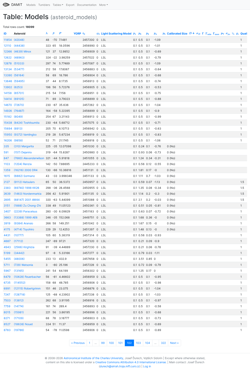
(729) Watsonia (23, 264)
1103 (7, 164)
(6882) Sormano (24, 176)
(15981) (19, 312)
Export (70, 4)
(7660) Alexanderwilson (29, 158)
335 (6, 146)
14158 (8, 93)
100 (111, 342)
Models (31, 4)
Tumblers (44, 4)
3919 (7, 223)
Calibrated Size (177, 33)
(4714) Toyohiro (24, 229)
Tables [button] (57, 4)
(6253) (18, 87)
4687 (7, 241)
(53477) (19, 69)
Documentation (86, 4)
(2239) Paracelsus (25, 211)
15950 (8, 134)
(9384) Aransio (23, 223)
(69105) (19, 98)
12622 (8, 57)
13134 (8, 69)
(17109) (19, 318)
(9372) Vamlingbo (25, 134)
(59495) (19, 81)
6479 (7, 276)
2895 (7, 199)
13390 (8, 75)
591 (6, 152)
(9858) (18, 140)
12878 (8, 63)
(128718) (19, 294)
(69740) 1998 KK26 (26, 187)
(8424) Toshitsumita (26, 122)
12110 (7, 45)
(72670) (19, 105)
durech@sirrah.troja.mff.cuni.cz (120, 366)
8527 (7, 324)
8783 (7, 330)
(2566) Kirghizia (24, 247)
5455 (7, 258)
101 (120, 342)
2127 (7, 182)
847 (6, 158)
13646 (8, 81)
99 (103, 342)
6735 (7, 282)
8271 (7, 318)
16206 (8, 140)
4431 (7, 235)
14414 (8, 98)
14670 (8, 105)
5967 (7, 270)
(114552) (19, 282)
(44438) (19, 45)
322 (163, 342)
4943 (7, 247)
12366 (8, 51)
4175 (7, 229)
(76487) (19, 110)
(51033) (19, 63)
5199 (7, 253)
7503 (7, 300)
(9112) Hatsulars (24, 182)
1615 (7, 176)
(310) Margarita (24, 146)
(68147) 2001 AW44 (27, 199)
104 (147, 342)
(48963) (19, 57)
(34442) (19, 253)
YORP (77, 33)
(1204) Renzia (23, 164)
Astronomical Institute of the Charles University (93, 358)
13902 (8, 87)
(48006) (19, 258)
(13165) (19, 270)
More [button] (102, 4)
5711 (7, 264)
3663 (7, 217)
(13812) (19, 300)
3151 (7, 205)
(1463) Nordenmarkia (27, 193)
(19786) (19, 330)
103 (138, 342)
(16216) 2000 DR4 (26, 170)
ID (5, 33)
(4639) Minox (22, 51)
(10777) (19, 235)
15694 (8, 128)
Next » (174, 342)
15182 (8, 116)
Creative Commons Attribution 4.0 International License (130, 362)
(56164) (19, 75)
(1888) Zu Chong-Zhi (27, 205)
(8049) (18, 116)
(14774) (19, 306)
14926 (8, 110)
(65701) (19, 93)
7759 (7, 306)
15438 (8, 122)
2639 (7, 193)
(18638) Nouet (23, 324)
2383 (7, 187)
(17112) (18, 241)
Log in (147, 366)
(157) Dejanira (23, 152)
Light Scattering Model (116, 33)
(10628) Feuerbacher (27, 276)
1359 (7, 170)
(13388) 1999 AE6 (26, 217)
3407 (7, 211)
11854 (8, 39)
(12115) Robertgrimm (27, 288)
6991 (7, 288)
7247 (7, 294)
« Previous (78, 342)
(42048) (19, 39)
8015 (7, 312)
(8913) (18, 128)
